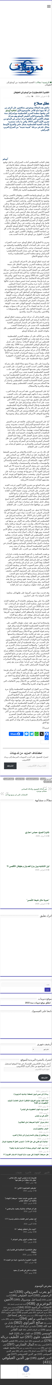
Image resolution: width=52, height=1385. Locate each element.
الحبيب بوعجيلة (39, 1310)
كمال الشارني (20, 1344)
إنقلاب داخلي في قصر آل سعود (24, 1270)
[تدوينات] (26, 66)
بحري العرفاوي (40, 1312)
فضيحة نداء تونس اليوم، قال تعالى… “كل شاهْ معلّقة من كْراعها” (21, 1179)
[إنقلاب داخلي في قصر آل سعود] (44, 1273)
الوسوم (38, 1172)
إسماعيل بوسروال (27, 1299)
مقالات (38, 82)
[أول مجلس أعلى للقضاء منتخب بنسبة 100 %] (44, 1222)
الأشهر (46, 1172)
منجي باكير (22, 1351)
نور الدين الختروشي (24, 1354)
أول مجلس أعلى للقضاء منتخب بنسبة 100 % (20, 1220)
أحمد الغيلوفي (21, 1295)
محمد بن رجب (34, 1348)
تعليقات (19, 1172)
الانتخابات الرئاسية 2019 (34, 1307)
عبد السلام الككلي (31, 1330)
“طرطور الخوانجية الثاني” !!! (25, 1188)
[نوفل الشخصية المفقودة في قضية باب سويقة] (44, 1253)
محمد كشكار (34, 1351)
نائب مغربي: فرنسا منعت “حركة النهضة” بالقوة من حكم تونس (20, 1199)
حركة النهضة (41, 1315)
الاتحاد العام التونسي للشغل (17, 1304)
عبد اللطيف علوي (30, 1335)
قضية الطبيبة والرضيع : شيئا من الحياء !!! (20, 1259)
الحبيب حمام (22, 1310)
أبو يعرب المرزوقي (33, 1292)
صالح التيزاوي (28, 1322)
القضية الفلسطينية (32, 779)
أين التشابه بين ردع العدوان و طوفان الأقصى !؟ (28, 866)
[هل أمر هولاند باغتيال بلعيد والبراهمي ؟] (44, 1211)
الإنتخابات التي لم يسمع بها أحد (16, 794)
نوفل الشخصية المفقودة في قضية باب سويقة (21, 1251)
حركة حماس (20, 779)
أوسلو (43, 779)
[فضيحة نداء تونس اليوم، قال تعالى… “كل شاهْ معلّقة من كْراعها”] (44, 1181)
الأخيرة (28, 1172)
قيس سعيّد (40, 1345)
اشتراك (10, 765)
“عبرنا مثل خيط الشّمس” (38, 900)
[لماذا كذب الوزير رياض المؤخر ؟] (44, 1242)
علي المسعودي (36, 1341)
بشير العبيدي (24, 1312)
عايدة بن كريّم (28, 1326)
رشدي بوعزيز (28, 1315)
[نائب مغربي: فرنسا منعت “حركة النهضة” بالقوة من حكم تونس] (44, 1201)
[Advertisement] (26, 30)
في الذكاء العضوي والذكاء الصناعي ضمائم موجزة (34, 789)
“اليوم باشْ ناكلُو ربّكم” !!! (25, 1229)
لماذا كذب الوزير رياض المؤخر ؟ (23, 1239)
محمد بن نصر (22, 1348)
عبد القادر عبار (23, 1333)
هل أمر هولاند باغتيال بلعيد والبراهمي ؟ (20, 1208)
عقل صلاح (48, 781)
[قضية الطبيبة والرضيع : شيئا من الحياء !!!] (44, 1263)
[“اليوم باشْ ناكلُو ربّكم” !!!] (44, 1232)
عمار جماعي (21, 1341)
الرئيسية (46, 82)
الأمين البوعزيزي (27, 1301)
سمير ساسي (12, 1319)
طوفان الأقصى (9, 779)
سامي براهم (32, 1318)
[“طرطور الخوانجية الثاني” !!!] (44, 1191)
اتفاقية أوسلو (11, 110)
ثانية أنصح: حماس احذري (37, 832)
